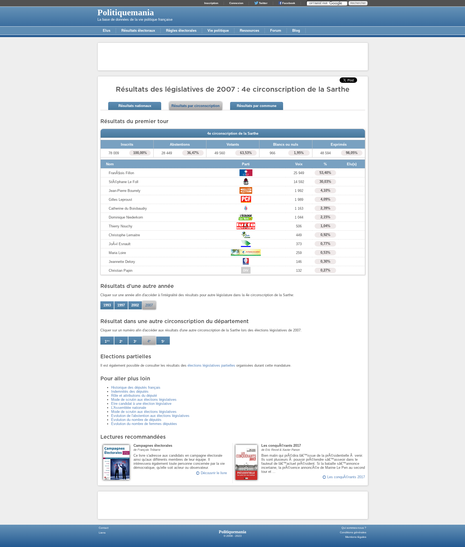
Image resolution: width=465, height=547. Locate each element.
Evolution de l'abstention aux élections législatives (150, 416)
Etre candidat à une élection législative (141, 404)
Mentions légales (355, 536)
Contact (103, 527)
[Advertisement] (233, 56)
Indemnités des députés (130, 391)
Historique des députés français (135, 387)
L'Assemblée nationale (128, 408)
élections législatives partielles (211, 365)
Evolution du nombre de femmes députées (144, 424)
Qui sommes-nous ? (353, 527)
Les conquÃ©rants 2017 (346, 477)
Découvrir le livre (214, 473)
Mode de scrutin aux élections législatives (144, 400)
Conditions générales (353, 532)
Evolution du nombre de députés (136, 420)
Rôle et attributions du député (134, 396)
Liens (102, 532)
